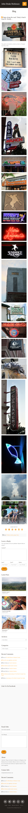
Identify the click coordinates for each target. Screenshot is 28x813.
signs (15, 535)
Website (20, 562)
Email (11, 562)
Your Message (4, 734)
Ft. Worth (8, 535)
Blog (9, 805)
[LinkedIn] (14, 801)
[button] (24, 4)
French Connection (12, 662)
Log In (21, 805)
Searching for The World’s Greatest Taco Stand (16, 678)
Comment (3, 547)
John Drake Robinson (10, 4)
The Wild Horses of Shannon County (13, 657)
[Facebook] (5, 801)
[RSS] (22, 801)
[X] (10, 801)
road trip (11, 535)
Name (2, 562)
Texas (17, 535)
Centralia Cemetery (13, 665)
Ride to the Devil (13, 660)
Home (6, 805)
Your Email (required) (5, 729)
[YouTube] (18, 801)
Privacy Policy (15, 805)
